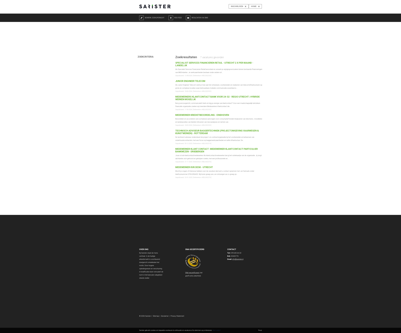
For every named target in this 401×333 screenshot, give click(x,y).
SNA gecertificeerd (192, 273)
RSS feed (178, 18)
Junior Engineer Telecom (190, 81)
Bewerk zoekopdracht (154, 18)
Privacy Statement (177, 316)
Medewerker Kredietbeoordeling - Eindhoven (202, 115)
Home (253, 6)
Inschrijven (237, 6)
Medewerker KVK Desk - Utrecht (194, 167)
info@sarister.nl (237, 259)
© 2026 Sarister (145, 316)
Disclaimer (165, 316)
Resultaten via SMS (200, 18)
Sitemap (156, 316)
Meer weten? (217, 330)
